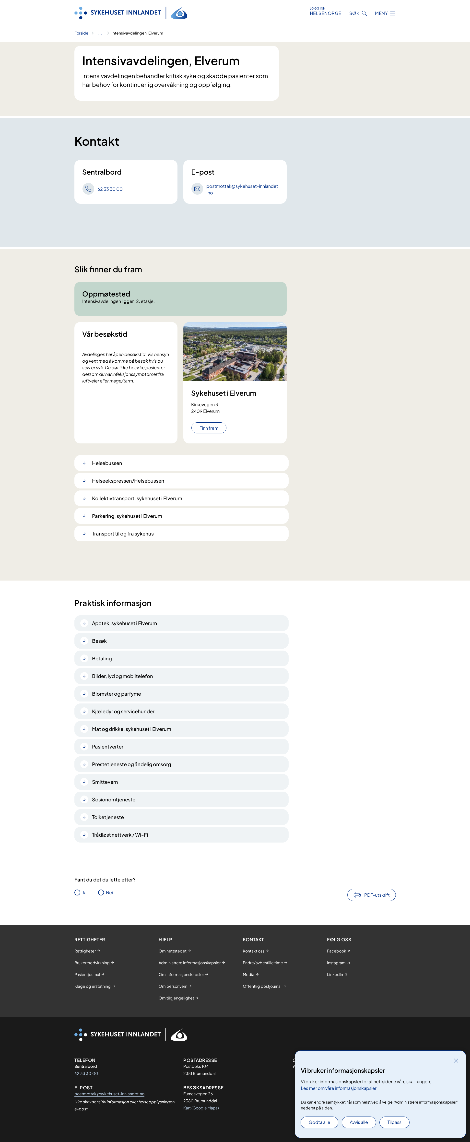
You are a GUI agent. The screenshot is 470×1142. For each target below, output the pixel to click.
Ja (84, 892)
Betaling (102, 658)
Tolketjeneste (108, 817)
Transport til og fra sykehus (123, 533)
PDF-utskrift (377, 895)
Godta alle (319, 1122)
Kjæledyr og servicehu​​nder (123, 711)
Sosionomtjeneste (113, 799)
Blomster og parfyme (116, 693)
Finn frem (209, 428)
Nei (109, 892)
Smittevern (105, 782)
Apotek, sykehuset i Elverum (124, 623)
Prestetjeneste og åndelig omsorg (131, 764)
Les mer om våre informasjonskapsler (338, 1088)
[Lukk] (456, 1060)
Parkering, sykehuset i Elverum (127, 516)
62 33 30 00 (86, 1073)
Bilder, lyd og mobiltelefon (122, 676)
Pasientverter (107, 746)
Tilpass (394, 1122)
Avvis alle (359, 1122)
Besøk (99, 641)
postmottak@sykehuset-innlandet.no (109, 1093)
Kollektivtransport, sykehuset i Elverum (137, 498)
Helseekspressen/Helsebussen (128, 480)
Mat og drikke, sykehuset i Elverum (131, 729)
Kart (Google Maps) (201, 1107)
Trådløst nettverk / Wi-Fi (120, 835)
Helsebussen (107, 463)
